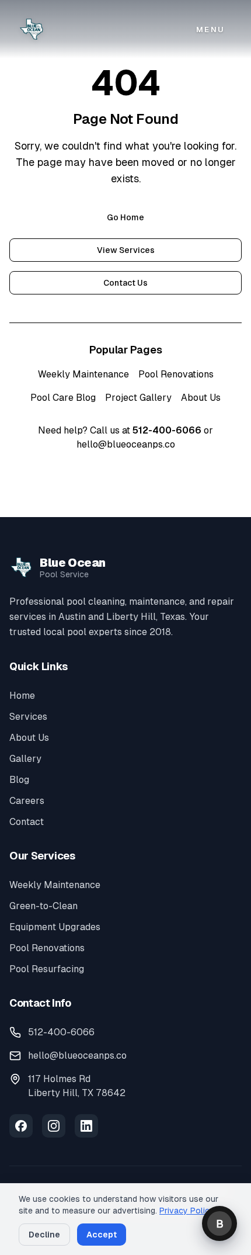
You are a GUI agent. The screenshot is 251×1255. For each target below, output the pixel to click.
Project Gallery (138, 397)
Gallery (25, 758)
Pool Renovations (176, 374)
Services (28, 716)
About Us (201, 397)
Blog (19, 779)
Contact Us (125, 282)
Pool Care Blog (63, 397)
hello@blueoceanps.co (125, 444)
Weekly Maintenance (83, 374)
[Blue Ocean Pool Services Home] (31, 29)
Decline (44, 1234)
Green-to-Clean (43, 905)
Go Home (125, 217)
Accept (101, 1234)
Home (22, 695)
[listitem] (21, 1126)
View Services (126, 250)
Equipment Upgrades (54, 926)
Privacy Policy (186, 1210)
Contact (26, 821)
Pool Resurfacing (46, 969)
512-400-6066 (167, 430)
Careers (26, 800)
